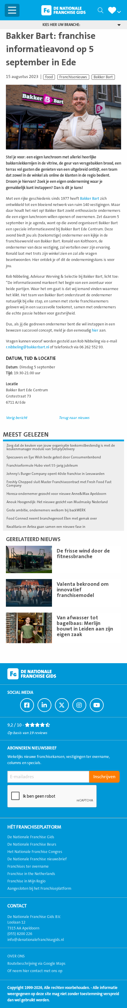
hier (95, 330)
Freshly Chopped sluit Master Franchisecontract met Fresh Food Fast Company (58, 484)
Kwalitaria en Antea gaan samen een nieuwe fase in (45, 527)
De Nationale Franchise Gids (63, 10)
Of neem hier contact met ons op (34, 971)
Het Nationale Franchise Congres (34, 852)
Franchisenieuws (73, 77)
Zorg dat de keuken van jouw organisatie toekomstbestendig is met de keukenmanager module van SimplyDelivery (60, 447)
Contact (17, 906)
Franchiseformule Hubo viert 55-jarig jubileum (42, 465)
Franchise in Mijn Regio (26, 881)
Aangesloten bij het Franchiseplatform (39, 888)
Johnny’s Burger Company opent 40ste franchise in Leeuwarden (55, 474)
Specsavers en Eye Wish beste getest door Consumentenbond (53, 457)
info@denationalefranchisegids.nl (35, 940)
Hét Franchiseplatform (34, 827)
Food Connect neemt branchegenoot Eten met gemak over (51, 518)
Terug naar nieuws (74, 418)
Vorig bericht (16, 418)
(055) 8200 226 (19, 934)
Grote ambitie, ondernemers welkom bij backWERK (46, 510)
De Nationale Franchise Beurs (31, 844)
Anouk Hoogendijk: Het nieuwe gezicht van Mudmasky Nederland (57, 502)
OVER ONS (16, 956)
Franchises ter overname (28, 866)
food (49, 77)
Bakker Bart (103, 77)
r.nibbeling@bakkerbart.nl (27, 347)
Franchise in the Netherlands (31, 874)
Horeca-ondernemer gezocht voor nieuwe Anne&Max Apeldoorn (56, 494)
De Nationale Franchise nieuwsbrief (37, 859)
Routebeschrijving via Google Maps (36, 964)
